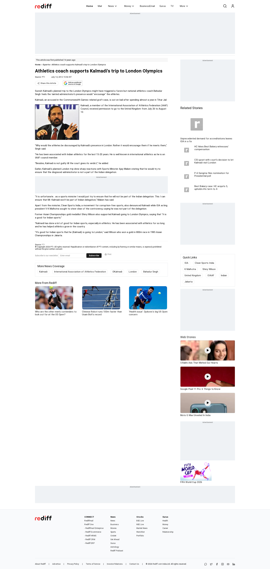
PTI (43, 77)
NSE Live (140, 524)
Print (109, 254)
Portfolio (140, 536)
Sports (46, 64)
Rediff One (88, 524)
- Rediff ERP (89, 543)
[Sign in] (232, 6)
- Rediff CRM (89, 539)
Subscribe (94, 255)
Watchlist (140, 532)
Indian (224, 275)
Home (89, 6)
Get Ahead (114, 539)
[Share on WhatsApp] (205, 564)
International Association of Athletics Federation (80, 271)
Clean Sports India (204, 263)
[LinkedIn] (233, 564)
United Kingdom (193, 275)
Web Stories (188, 337)
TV (172, 6)
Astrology (114, 547)
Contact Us (134, 564)
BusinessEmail (147, 6)
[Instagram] (222, 564)
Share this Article (48, 83)
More (182, 6)
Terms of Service (93, 564)
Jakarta (188, 281)
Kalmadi (43, 271)
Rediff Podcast (116, 551)
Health (165, 521)
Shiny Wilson (209, 269)
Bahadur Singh (150, 271)
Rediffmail (88, 521)
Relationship (167, 532)
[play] (208, 350)
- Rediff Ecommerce (92, 532)
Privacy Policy (73, 564)
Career (165, 528)
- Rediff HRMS (90, 536)
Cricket (113, 536)
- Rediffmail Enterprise (93, 528)
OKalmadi (117, 271)
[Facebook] (217, 564)
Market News (142, 528)
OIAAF (211, 275)
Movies (113, 528)
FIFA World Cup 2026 (191, 482)
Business (114, 524)
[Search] (224, 6)
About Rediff (40, 564)
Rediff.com (157, 564)
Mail (100, 6)
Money (127, 6)
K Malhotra (190, 269)
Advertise (56, 564)
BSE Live (140, 521)
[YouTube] (228, 564)
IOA (186, 263)
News (111, 6)
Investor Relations (115, 564)
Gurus (163, 6)
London (133, 271)
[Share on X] (211, 564)
